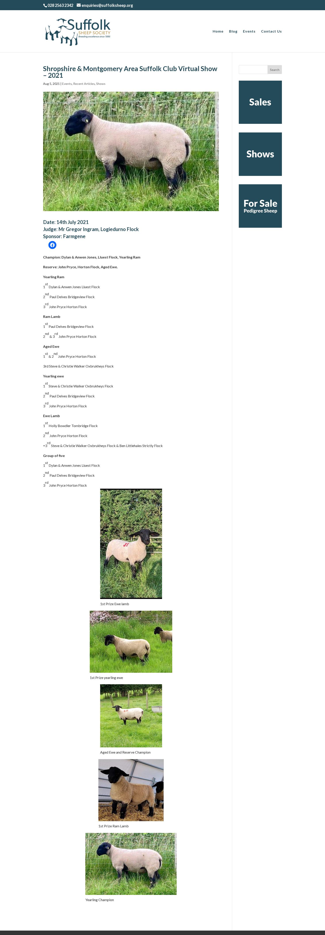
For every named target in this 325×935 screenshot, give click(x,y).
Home (218, 31)
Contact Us (271, 31)
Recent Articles (84, 84)
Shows (100, 84)
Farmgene (74, 236)
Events (249, 31)
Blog (233, 31)
